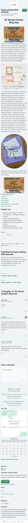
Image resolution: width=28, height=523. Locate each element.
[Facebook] (2, 469)
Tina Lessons (4, 198)
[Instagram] (5, 469)
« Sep (12, 456)
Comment (22, 379)
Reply (26, 311)
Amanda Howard (5, 204)
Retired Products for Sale (7, 494)
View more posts (12, 265)
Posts (2, 497)
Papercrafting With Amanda (9, 11)
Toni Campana (4, 202)
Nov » (16, 456)
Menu (25, 10)
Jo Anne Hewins (5, 200)
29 (17, 454)
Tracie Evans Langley (6, 206)
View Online (11, 391)
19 (6, 451)
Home (2, 491)
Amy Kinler (4, 196)
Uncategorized (5, 245)
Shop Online (17, 391)
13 (10, 448)
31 (25, 454)
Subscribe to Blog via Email (9, 472)
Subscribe (5, 481)
